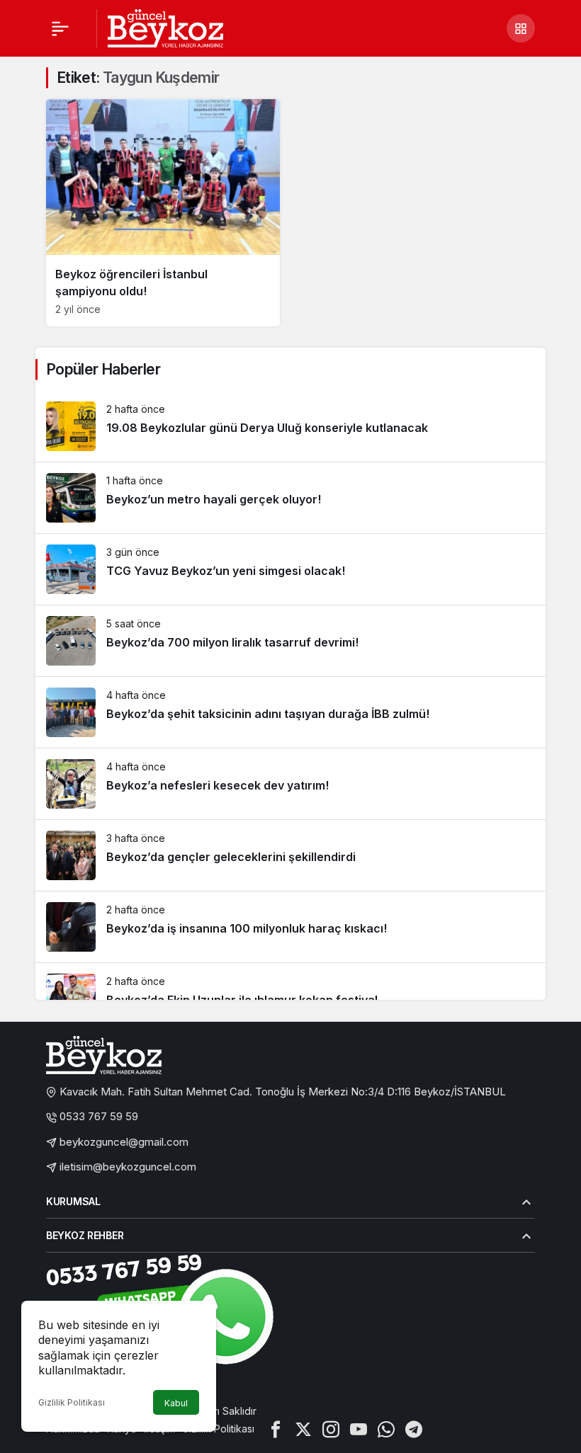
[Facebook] (275, 1428)
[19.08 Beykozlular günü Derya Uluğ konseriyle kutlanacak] (290, 426)
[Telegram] (413, 1428)
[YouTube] (358, 1428)
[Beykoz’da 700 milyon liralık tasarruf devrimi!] (290, 640)
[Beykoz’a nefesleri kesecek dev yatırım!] (290, 783)
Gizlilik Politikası (71, 1402)
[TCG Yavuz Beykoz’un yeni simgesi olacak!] (290, 569)
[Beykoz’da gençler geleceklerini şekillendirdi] (290, 855)
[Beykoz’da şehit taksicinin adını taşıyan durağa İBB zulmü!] (290, 712)
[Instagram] (330, 1428)
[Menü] (60, 28)
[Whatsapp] (386, 1428)
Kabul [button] (176, 1403)
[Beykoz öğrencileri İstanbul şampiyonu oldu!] (163, 212)
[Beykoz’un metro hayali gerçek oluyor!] (290, 497)
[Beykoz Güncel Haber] (165, 27)
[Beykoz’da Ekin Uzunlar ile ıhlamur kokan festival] (290, 998)
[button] (521, 28)
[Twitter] (303, 1428)
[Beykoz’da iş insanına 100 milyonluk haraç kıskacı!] (290, 926)
